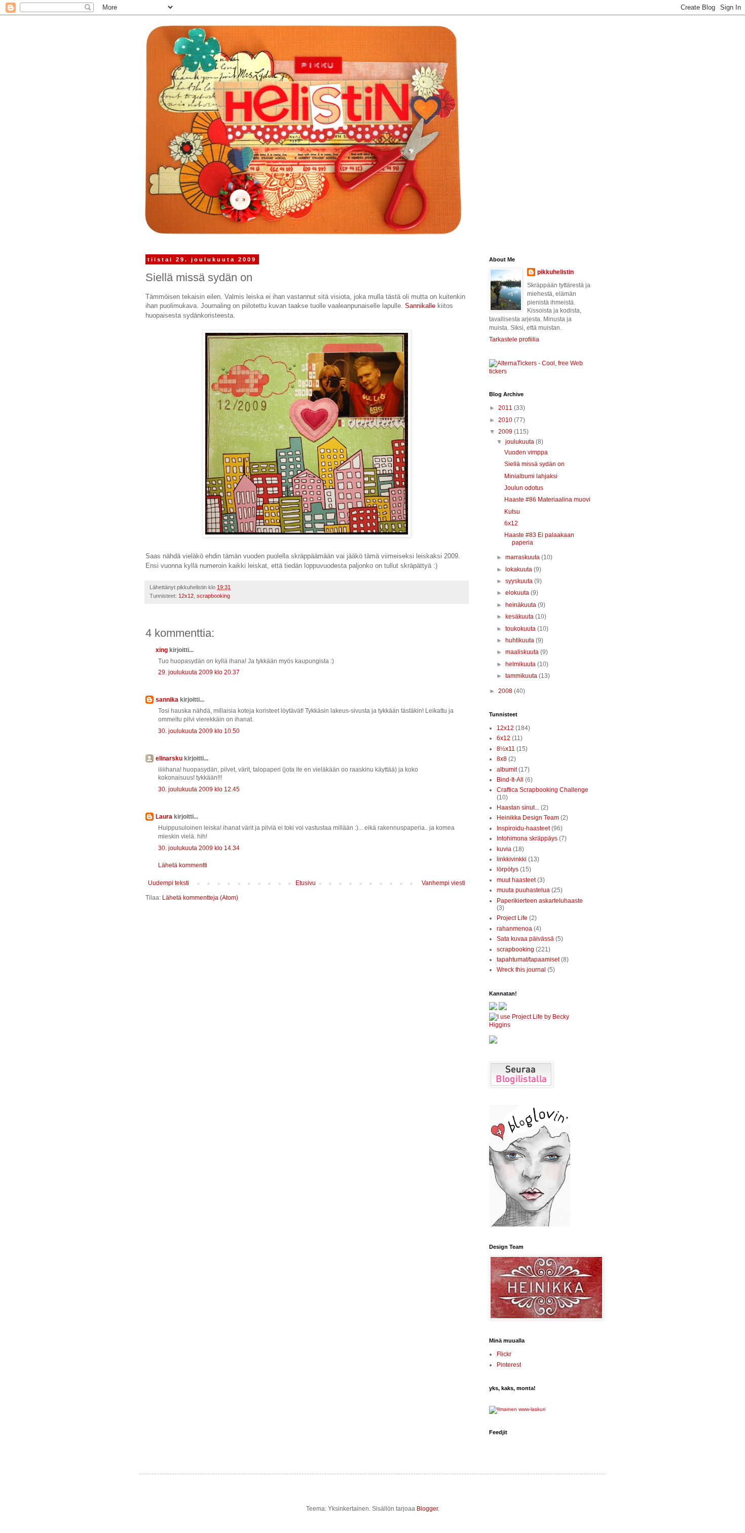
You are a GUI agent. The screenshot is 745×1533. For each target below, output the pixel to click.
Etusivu (305, 883)
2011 (506, 407)
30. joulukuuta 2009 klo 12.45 (199, 789)
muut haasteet (516, 880)
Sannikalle (420, 306)
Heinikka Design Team (528, 817)
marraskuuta (523, 557)
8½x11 (506, 748)
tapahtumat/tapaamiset (528, 959)
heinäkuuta (521, 604)
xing (162, 650)
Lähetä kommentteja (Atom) (200, 897)
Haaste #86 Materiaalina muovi (547, 499)
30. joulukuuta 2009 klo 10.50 (199, 731)
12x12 (186, 596)
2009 (506, 431)
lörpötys (507, 869)
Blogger (427, 1508)
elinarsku (169, 758)
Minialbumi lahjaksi (530, 476)
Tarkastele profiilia (514, 339)
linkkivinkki (512, 859)
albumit (507, 769)
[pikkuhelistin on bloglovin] (529, 1224)
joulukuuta (520, 441)
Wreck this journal (521, 969)
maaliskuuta (522, 652)
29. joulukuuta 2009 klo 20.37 (199, 672)
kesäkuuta (520, 616)
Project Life (512, 918)
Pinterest (509, 1364)
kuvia (504, 849)
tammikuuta (522, 675)
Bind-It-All (510, 779)
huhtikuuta (520, 640)
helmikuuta (521, 664)
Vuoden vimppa (526, 452)
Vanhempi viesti (443, 883)
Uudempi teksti (168, 883)
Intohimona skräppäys (527, 838)
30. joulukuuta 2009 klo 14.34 (199, 848)
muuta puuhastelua (523, 890)
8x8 (502, 758)
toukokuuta (521, 628)
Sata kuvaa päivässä (525, 938)
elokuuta (518, 592)
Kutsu (512, 511)
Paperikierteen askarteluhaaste (540, 900)
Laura (164, 816)
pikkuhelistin (555, 272)
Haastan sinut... (518, 807)
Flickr (504, 1354)
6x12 (511, 523)
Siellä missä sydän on (534, 464)
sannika (167, 699)
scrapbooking (213, 596)
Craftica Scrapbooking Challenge (542, 789)
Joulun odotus (523, 487)
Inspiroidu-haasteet (523, 828)
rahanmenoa (514, 928)
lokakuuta (519, 569)
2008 (506, 691)
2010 (506, 420)
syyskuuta (519, 581)
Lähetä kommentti (182, 865)
